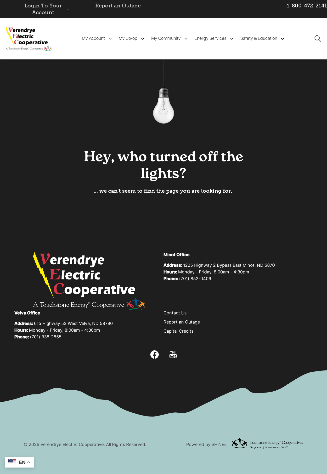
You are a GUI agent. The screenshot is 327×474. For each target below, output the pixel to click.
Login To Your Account (43, 9)
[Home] (29, 39)
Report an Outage (118, 5)
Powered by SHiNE (205, 445)
